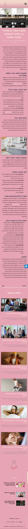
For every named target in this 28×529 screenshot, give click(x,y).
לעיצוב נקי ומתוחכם (17, 83)
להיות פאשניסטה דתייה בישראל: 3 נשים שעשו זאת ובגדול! (9, 502)
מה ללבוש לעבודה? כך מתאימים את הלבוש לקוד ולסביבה (14, 340)
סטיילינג (19, 40)
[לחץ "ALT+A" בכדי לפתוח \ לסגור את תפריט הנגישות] (26, 266)
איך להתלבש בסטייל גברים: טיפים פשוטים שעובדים (16, 394)
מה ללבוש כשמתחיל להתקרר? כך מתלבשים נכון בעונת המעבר (14, 367)
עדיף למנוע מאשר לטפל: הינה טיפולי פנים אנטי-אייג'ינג (14, 447)
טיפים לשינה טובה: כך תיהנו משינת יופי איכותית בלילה (14, 421)
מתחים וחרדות (8, 112)
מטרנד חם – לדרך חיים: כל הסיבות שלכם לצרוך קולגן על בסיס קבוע (9, 484)
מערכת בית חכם (16, 204)
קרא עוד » (25, 348)
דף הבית (24, 40)
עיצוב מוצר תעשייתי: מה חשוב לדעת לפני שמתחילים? (16, 314)
